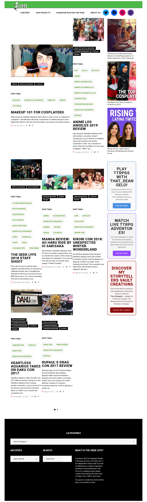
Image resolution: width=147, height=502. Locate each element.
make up (51, 100)
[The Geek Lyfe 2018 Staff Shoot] (26, 169)
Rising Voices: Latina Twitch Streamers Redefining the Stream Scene (120, 151)
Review (76, 54)
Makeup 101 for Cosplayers (37, 112)
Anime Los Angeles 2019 (85, 93)
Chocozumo (18, 220)
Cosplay (39, 84)
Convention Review (81, 51)
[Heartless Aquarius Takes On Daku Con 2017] (26, 301)
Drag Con (47, 344)
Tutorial (16, 105)
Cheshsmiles (18, 214)
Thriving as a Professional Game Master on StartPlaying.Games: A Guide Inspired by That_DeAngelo (120, 56)
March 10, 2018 (81, 273)
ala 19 (84, 70)
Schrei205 (26, 237)
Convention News (19, 323)
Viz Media (57, 232)
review (77, 115)
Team (24, 242)
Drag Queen (62, 344)
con (76, 215)
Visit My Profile (122, 206)
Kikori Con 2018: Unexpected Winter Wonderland (88, 244)
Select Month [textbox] (19, 459)
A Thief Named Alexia (22, 203)
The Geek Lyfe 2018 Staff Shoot (23, 258)
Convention (80, 98)
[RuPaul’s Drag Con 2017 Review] (57, 304)
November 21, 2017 (21, 397)
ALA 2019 (95, 70)
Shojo (46, 232)
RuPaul (46, 355)
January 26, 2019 (82, 152)
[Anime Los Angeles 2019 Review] (88, 29)
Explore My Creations (122, 310)
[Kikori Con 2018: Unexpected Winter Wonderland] (88, 179)
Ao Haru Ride (59, 215)
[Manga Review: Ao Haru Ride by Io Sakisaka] (57, 182)
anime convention (83, 81)
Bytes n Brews (19, 208)
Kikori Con (79, 232)
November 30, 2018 (21, 282)
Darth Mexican (19, 225)
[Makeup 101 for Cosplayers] (42, 61)
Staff (15, 242)
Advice (14, 84)
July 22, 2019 (18, 126)
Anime (76, 48)
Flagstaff (79, 221)
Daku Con (16, 350)
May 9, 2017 (49, 392)
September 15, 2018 (52, 267)
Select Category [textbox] (20, 442)
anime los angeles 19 (84, 87)
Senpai (62, 100)
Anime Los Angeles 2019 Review (85, 125)
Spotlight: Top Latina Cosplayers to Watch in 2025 (120, 103)
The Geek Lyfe (18, 248)
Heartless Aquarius (33, 100)
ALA (76, 70)
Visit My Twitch (122, 253)
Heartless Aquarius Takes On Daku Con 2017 (26, 368)
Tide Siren (34, 248)
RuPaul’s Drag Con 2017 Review (57, 364)
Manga (61, 197)
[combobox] (73, 442)
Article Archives (26, 84)
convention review (83, 104)
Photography (33, 187)
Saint (15, 237)
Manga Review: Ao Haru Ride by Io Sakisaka (56, 242)
